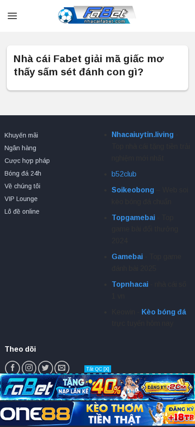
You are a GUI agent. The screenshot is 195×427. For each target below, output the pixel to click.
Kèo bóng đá (163, 312)
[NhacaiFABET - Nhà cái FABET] (97, 16)
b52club (124, 174)
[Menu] (12, 16)
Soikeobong (133, 190)
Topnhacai (130, 284)
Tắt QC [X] (97, 369)
